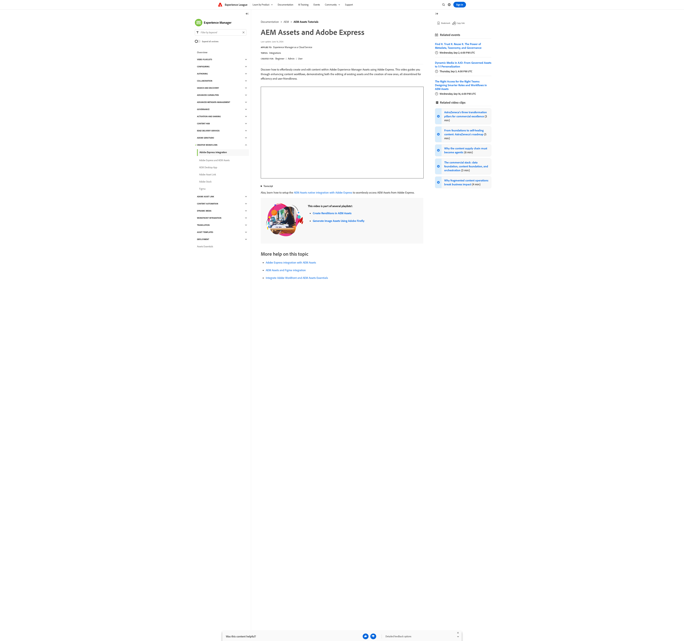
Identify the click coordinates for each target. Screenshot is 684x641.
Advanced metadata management (213, 102)
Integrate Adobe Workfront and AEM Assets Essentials (297, 278)
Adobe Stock (205, 181)
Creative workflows (207, 145)
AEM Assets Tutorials (306, 22)
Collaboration (204, 81)
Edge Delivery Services (208, 130)
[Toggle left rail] (247, 14)
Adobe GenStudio (205, 138)
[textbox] (220, 32)
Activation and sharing (209, 116)
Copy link (461, 23)
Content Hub (203, 123)
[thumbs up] (366, 636)
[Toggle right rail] (437, 14)
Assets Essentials (205, 246)
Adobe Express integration (213, 152)
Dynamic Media (204, 211)
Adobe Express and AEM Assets (214, 160)
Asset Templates (205, 232)
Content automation (207, 203)
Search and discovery (208, 88)
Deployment (203, 239)
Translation (203, 225)
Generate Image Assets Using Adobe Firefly (338, 221)
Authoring (202, 73)
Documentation (270, 22)
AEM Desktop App (208, 167)
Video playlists (204, 59)
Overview (202, 52)
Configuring (203, 66)
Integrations (275, 52)
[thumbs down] (373, 636)
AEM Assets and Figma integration (286, 270)
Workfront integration (209, 218)
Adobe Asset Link (207, 174)
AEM (286, 22)
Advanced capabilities (208, 95)
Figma (202, 188)
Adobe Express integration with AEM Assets (291, 262)
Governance (203, 109)
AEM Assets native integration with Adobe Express (323, 192)
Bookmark (445, 23)
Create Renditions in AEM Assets (332, 213)
